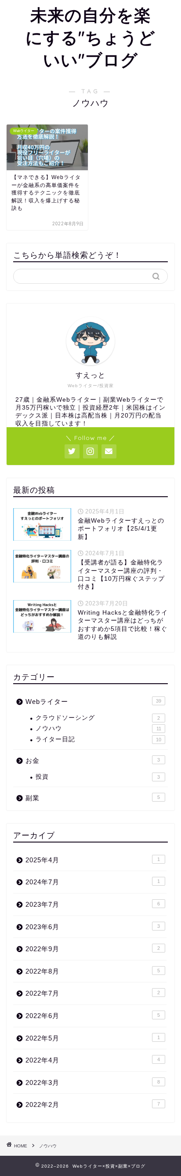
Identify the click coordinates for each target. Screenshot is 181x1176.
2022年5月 (92, 1038)
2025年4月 (92, 860)
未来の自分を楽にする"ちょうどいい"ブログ (90, 37)
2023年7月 (92, 904)
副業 (92, 798)
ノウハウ (98, 728)
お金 (92, 760)
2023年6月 (92, 927)
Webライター (93, 701)
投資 (98, 776)
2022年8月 (92, 971)
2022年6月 (92, 1015)
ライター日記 (98, 739)
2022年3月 (92, 1082)
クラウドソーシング (98, 717)
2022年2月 (92, 1104)
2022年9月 (92, 949)
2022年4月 (92, 1060)
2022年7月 (92, 993)
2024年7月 (92, 882)
